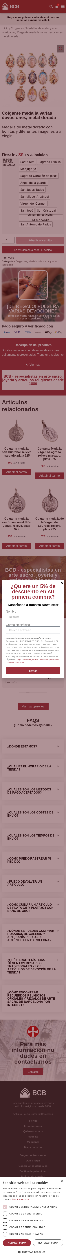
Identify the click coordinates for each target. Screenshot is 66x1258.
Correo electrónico (18, 625)
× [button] (61, 1181)
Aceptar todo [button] (17, 1242)
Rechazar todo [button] (48, 1242)
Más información (21, 1199)
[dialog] (33, 1217)
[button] (33, 1252)
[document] (33, 629)
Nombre (11, 611)
